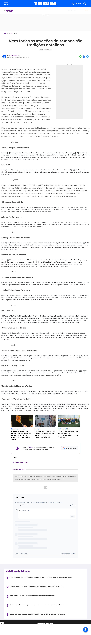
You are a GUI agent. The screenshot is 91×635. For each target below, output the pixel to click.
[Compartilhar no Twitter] (87, 56)
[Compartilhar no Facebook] (84, 56)
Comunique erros (21, 462)
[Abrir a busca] (84, 3)
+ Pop (9, 10)
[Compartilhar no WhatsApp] (80, 56)
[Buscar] (86, 10)
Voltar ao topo (19, 469)
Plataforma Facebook (48, 478)
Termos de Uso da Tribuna (34, 478)
